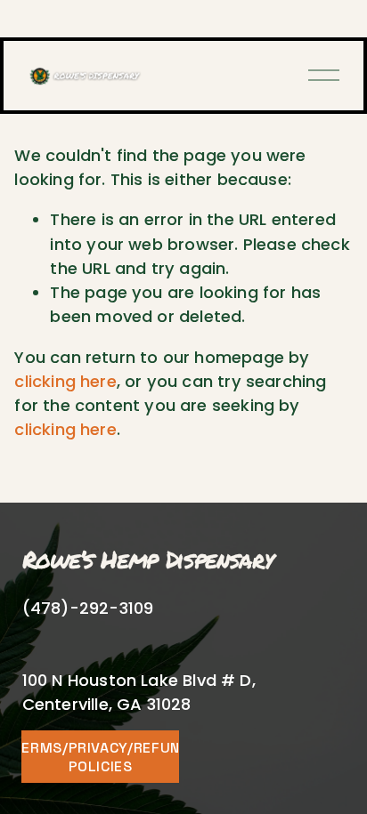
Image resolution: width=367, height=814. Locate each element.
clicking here (65, 381)
